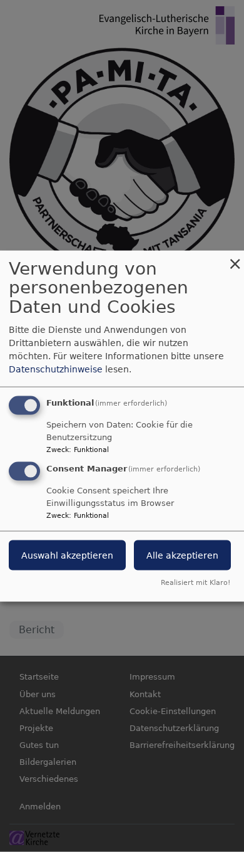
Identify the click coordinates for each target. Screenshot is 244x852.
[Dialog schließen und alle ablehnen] (234, 258)
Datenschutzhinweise (56, 369)
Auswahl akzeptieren (67, 555)
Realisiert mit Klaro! (195, 583)
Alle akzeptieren (182, 555)
